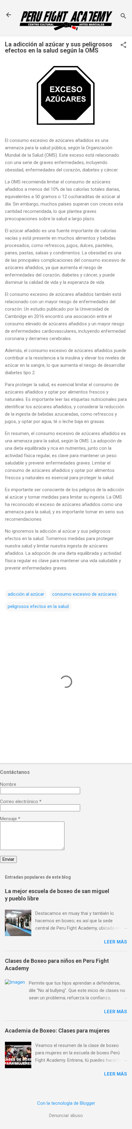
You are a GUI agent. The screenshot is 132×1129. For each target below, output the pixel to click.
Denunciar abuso (66, 1115)
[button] (123, 45)
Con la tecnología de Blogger (66, 1103)
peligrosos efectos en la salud (38, 606)
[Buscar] (123, 16)
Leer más (115, 942)
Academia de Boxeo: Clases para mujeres (57, 1030)
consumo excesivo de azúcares (84, 594)
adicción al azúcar (26, 594)
